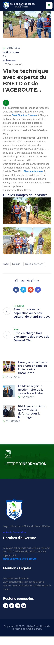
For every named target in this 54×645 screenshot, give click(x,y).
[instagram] (17, 605)
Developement (34, 263)
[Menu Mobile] (49, 5)
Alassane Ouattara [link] (33, 171)
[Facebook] (16, 290)
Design (16, 263)
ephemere (9, 60)
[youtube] (23, 605)
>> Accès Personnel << (14, 532)
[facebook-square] (5, 605)
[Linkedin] (38, 290)
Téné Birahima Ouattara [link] (24, 115)
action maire (11, 52)
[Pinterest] (31, 290)
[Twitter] (23, 290)
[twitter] (11, 605)
